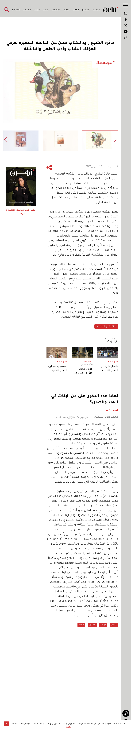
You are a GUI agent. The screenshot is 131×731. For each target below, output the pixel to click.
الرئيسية (96, 10)
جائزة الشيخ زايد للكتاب (106, 326)
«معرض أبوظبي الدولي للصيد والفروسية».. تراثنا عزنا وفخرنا (57, 369)
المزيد (68, 727)
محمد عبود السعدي (106, 417)
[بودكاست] (125, 713)
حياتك (46, 10)
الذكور (113, 625)
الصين (92, 625)
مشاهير (85, 10)
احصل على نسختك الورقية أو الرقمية (21, 212)
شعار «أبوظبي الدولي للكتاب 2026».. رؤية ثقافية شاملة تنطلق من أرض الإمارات (109, 369)
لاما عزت (113, 166)
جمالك (67, 10)
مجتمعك (56, 10)
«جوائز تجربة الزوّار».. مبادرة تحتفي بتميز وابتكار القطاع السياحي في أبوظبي (84, 371)
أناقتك (76, 10)
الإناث (103, 625)
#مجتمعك (113, 362)
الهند (81, 625)
